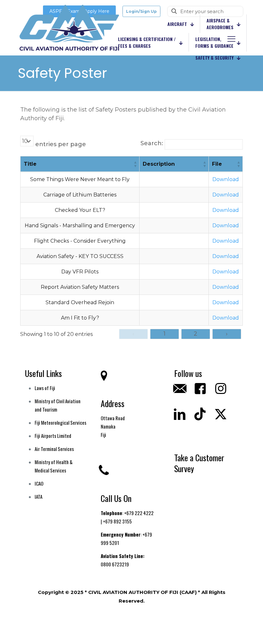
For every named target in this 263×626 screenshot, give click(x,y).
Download (225, 179)
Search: (151, 143)
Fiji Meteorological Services (60, 422)
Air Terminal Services (54, 448)
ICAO (39, 483)
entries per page (60, 144)
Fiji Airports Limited (53, 435)
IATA (38, 496)
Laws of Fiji (45, 387)
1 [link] (164, 333)
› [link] (226, 333)
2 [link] (195, 333)
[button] (135, 163)
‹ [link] (133, 333)
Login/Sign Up (141, 11)
